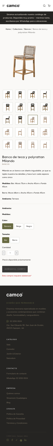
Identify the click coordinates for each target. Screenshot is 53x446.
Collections (17, 29)
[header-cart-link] (49, 6)
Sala (8, 345)
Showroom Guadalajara (17, 398)
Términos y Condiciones (17, 423)
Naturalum (11, 358)
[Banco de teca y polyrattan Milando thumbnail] (8, 95)
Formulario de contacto (16, 373)
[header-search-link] (44, 6)
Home (8, 29)
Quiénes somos (13, 393)
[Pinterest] (21, 440)
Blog (8, 402)
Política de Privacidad (16, 418)
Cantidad (6, 247)
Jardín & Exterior (14, 354)
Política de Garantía (15, 414)
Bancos (27, 29)
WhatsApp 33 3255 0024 (17, 378)
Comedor (11, 349)
